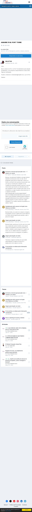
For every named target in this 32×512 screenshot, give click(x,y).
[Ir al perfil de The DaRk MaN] (3, 345)
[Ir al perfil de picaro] (3, 236)
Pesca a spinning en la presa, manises (14, 317)
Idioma (6, 504)
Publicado (11, 63)
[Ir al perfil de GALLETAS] (2, 62)
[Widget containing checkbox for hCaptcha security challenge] (16, 147)
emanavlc (7, 319)
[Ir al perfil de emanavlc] (3, 318)
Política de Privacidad (15, 504)
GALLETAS (5, 49)
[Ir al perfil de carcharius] (3, 311)
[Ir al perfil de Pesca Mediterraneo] (3, 328)
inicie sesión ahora (10, 125)
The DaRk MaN (11, 345)
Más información (8, 510)
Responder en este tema (16, 55)
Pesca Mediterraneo (12, 331)
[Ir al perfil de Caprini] (3, 172)
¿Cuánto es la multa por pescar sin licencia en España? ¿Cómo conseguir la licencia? (16, 360)
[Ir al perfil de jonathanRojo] (3, 207)
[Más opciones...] (29, 62)
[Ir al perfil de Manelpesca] (3, 247)
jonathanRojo (10, 209)
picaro (8, 237)
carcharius (8, 314)
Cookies (16, 506)
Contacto (24, 504)
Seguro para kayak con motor (12, 220)
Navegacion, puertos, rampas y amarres (19, 51)
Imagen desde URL (23, 136)
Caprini (9, 174)
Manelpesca (10, 249)
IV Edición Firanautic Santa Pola (13, 344)
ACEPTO (26, 509)
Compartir (8, 156)
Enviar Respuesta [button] (16, 142)
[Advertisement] (16, 25)
